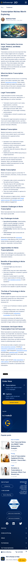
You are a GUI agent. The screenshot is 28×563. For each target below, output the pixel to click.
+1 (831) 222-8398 (5, 490)
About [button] (3, 538)
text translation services (14, 279)
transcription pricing (21, 350)
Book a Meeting (7, 495)
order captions (5, 361)
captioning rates (13, 352)
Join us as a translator (14, 518)
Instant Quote (14, 402)
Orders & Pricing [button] (6, 533)
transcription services (11, 82)
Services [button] (3, 528)
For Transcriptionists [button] (7, 548)
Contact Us (7, 486)
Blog (2, 7)
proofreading (19, 348)
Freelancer (9, 7)
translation (4, 350)
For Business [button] (4, 543)
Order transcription (18, 360)
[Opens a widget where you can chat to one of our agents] (22, 560)
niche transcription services (8, 347)
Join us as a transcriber (14, 513)
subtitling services (17, 200)
